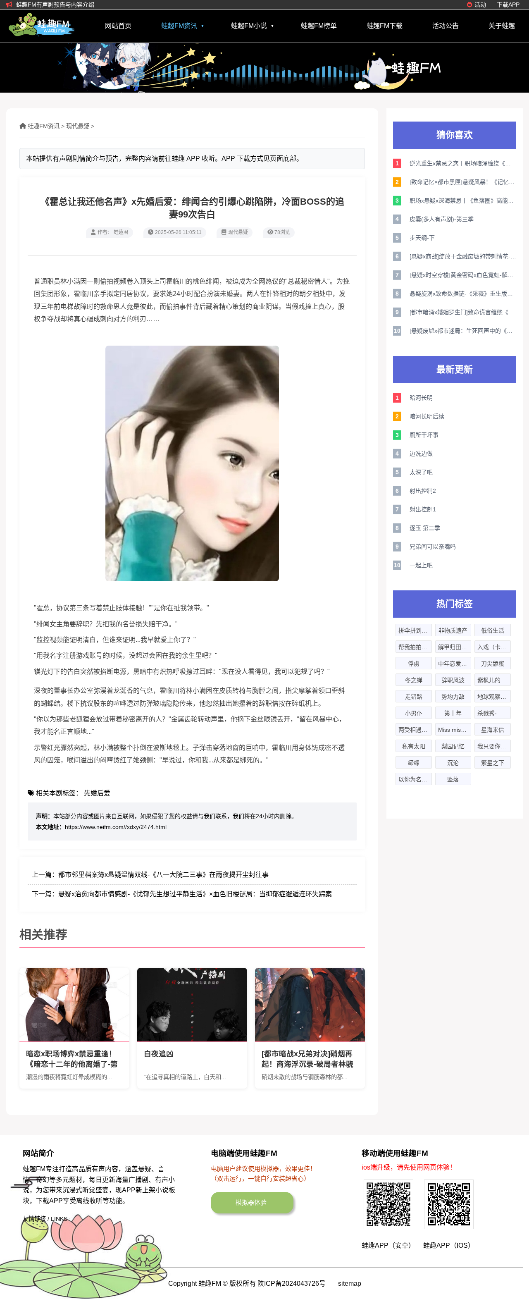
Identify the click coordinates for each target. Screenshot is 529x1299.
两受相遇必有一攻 (415, 729)
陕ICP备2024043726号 (291, 1283)
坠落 (453, 779)
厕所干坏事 (424, 435)
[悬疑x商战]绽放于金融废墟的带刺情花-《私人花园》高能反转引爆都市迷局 (463, 256)
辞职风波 (453, 680)
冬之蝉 (413, 680)
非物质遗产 (452, 630)
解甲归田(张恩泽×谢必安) (455, 647)
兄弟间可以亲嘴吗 (433, 546)
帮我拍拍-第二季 (415, 647)
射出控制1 (423, 509)
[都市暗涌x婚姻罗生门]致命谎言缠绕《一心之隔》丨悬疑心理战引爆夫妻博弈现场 (463, 312)
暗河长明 (421, 397)
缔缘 (413, 762)
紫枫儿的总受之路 (494, 680)
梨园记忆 (453, 746)
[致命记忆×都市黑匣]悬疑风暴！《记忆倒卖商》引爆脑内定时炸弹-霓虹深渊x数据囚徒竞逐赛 (463, 182)
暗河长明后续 (427, 416)
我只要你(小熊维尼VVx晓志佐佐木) (494, 746)
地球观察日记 (494, 696)
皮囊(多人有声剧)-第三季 (442, 219)
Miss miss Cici (455, 729)
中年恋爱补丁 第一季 (455, 663)
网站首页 (118, 25)
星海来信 (492, 729)
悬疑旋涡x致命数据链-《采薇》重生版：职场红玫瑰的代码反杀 (463, 293)
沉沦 (453, 762)
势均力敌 (453, 696)
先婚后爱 (97, 793)
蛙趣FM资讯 (179, 25)
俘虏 (413, 663)
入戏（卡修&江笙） (494, 647)
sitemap (349, 1283)
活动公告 (445, 25)
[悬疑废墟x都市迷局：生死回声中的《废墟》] (463, 330)
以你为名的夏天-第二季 (415, 779)
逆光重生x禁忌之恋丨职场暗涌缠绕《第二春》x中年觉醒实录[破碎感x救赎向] (463, 163)
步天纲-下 (422, 237)
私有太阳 (413, 746)
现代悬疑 (77, 126)
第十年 (453, 713)
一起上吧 (421, 565)
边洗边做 (421, 453)
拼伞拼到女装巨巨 (415, 630)
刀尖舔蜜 (492, 663)
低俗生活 (492, 630)
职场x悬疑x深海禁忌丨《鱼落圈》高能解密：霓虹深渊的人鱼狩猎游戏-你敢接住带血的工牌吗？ (463, 200)
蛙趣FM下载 (385, 25)
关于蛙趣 (501, 25)
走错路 (413, 696)
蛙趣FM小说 (249, 25)
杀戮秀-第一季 (494, 713)
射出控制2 (423, 490)
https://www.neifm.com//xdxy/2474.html (116, 827)
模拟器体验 (251, 1202)
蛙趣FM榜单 (319, 25)
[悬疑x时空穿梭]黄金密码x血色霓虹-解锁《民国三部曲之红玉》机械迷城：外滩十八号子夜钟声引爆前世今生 (463, 275)
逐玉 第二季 (425, 528)
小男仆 (413, 713)
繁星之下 (492, 762)
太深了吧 (421, 472)
